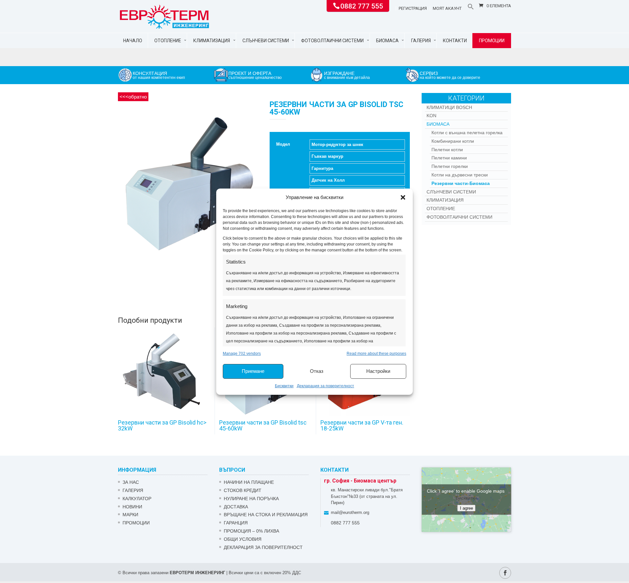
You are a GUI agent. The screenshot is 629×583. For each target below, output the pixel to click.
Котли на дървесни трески (459, 174)
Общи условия (242, 539)
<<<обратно (133, 97)
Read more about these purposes (376, 353)
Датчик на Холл (328, 180)
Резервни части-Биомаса (460, 183)
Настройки (378, 371)
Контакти (455, 40)
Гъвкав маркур (327, 156)
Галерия (421, 40)
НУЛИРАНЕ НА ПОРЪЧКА (251, 498)
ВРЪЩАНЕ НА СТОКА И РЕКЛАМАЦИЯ (266, 514)
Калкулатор (137, 498)
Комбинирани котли (452, 141)
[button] (403, 197)
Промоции (492, 40)
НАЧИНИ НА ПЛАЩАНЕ (249, 482)
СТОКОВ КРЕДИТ (242, 490)
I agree (466, 508)
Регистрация (413, 8)
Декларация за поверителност (325, 386)
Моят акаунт (447, 8)
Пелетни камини (449, 157)
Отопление (167, 40)
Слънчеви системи (265, 40)
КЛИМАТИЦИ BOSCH (449, 107)
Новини (132, 506)
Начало (132, 40)
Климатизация (211, 40)
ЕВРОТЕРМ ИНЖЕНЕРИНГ (197, 572)
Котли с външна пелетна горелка (467, 132)
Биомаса (387, 40)
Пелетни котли (447, 149)
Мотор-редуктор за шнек (337, 144)
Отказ (316, 371)
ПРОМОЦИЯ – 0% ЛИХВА (251, 531)
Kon (431, 115)
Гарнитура (322, 168)
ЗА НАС (131, 482)
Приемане (253, 371)
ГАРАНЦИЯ (236, 522)
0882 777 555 (361, 5)
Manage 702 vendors (242, 353)
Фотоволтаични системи (332, 40)
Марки (130, 514)
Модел (283, 144)
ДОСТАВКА (236, 506)
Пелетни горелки (449, 166)
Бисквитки (284, 386)
